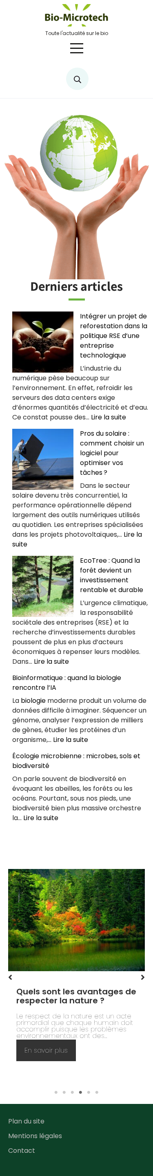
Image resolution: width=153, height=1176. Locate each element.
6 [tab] (97, 1092)
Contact (21, 1150)
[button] (10, 977)
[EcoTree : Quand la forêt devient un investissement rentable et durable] (42, 586)
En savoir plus (50, 1053)
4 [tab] (81, 1092)
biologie (33, 700)
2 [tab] (64, 1092)
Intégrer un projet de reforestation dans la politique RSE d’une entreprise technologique (113, 336)
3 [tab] (73, 1092)
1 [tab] (56, 1092)
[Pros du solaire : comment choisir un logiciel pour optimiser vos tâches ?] (42, 459)
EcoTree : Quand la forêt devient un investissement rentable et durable (111, 575)
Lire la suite (108, 417)
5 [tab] (89, 1092)
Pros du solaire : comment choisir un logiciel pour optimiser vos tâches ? (112, 453)
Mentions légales (35, 1136)
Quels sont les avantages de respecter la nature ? (76, 996)
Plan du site (26, 1121)
